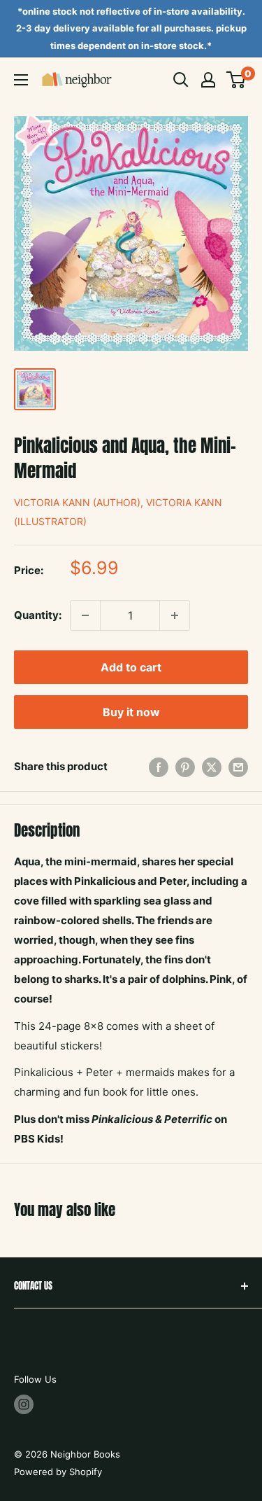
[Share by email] (238, 767)
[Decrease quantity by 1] (85, 615)
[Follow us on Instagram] (24, 1404)
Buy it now (131, 712)
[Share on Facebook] (158, 767)
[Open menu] (21, 79)
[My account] (208, 80)
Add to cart (131, 667)
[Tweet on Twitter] (211, 767)
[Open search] (181, 80)
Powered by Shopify (58, 1471)
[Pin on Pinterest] (185, 767)
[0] (236, 79)
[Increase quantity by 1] (174, 615)
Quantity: (37, 615)
